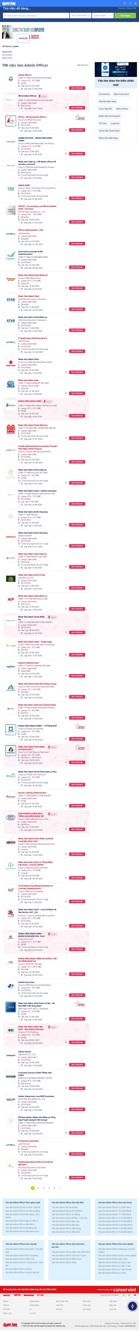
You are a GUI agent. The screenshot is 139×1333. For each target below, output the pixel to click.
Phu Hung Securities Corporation (32, 1167)
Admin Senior (24, 1051)
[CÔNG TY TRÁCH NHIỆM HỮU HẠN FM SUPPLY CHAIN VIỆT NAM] (11, 709)
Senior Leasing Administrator (32, 792)
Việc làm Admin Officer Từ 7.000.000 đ (114, 1214)
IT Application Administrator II (32, 338)
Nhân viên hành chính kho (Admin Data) (37, 704)
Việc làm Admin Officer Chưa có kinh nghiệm (117, 1255)
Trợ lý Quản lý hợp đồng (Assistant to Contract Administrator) (35, 886)
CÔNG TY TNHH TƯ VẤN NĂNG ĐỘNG (33, 257)
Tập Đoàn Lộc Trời (25, 578)
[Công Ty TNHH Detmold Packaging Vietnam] (11, 165)
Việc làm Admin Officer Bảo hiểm (19, 1224)
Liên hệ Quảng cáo (82, 1326)
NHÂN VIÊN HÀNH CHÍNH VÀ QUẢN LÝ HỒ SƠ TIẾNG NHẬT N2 (37, 959)
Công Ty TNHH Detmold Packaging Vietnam (36, 167)
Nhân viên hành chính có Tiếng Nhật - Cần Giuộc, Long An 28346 (36, 863)
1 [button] (32, 1188)
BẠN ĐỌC (113, 1305)
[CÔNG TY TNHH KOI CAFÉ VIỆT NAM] (11, 473)
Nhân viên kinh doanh (109, 116)
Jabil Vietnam (24, 233)
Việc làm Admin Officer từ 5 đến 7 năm (114, 1266)
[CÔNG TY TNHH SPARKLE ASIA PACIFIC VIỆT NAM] (11, 494)
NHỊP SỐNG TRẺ (62, 1301)
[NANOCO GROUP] (11, 537)
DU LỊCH (33, 1313)
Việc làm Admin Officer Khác (64, 1262)
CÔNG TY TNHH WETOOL (28, 515)
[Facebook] (123, 1295)
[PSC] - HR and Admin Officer (32, 117)
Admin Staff (24, 185)
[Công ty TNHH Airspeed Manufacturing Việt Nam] (11, 842)
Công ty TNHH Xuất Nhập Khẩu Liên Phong (36, 143)
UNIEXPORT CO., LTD (27, 1054)
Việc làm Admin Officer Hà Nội (65, 1207)
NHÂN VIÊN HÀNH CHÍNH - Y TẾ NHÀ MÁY (37, 725)
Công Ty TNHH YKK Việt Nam (30, 964)
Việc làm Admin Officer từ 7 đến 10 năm (115, 1269)
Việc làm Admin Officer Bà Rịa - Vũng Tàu (69, 1218)
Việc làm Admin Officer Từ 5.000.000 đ (114, 1211)
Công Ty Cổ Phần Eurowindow (30, 729)
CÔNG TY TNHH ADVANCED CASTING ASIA (35, 100)
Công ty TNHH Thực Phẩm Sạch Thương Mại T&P (36, 644)
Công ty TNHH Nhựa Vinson (29, 278)
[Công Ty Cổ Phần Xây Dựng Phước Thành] (11, 363)
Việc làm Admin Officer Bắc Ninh (66, 1232)
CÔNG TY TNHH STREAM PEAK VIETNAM (34, 78)
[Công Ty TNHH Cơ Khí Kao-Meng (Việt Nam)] (11, 688)
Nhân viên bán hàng (108, 138)
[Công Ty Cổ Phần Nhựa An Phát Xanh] (10, 750)
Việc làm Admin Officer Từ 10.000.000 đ (115, 1218)
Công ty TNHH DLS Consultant (30, 891)
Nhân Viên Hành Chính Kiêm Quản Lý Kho (37, 771)
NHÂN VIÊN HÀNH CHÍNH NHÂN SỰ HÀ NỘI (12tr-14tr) (31, 934)
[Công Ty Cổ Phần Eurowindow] (10, 729)
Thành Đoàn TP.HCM (128, 1323)
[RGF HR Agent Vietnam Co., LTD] (11, 210)
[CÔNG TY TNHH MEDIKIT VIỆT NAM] (11, 558)
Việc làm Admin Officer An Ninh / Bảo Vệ (22, 1207)
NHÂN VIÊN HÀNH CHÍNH (30, 401)
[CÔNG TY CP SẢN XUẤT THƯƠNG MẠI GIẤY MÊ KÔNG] (11, 429)
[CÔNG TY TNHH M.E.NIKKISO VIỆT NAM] (11, 666)
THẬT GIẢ (112, 1309)
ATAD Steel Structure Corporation (32, 299)
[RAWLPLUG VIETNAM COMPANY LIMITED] (11, 1076)
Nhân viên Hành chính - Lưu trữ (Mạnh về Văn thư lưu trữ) (37, 910)
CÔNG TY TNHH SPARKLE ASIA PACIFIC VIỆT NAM (36, 493)
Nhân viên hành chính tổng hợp (33, 511)
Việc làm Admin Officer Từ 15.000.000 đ (115, 1221)
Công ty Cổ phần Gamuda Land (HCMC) (34, 451)
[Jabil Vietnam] (11, 234)
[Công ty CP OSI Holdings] (11, 1030)
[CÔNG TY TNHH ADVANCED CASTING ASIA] (11, 100)
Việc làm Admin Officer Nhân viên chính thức (71, 1252)
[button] (130, 3)
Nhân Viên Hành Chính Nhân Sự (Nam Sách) (31, 747)
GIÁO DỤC (113, 1301)
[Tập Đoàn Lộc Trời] (11, 579)
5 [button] (54, 1188)
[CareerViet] (124, 1289)
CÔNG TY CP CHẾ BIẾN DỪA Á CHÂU (33, 599)
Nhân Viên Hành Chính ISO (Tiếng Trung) (37, 683)
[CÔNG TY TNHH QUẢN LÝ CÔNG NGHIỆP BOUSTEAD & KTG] (11, 796)
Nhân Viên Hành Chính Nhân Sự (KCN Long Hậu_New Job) (35, 839)
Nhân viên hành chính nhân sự (32, 469)
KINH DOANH (34, 1301)
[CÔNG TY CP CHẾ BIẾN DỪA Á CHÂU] (11, 600)
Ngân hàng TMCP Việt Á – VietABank (33, 1008)
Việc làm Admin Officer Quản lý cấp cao (22, 1272)
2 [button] (38, 1188)
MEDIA (5, 1301)
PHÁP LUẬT (7, 1313)
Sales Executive (121, 94)
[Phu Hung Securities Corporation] (11, 1166)
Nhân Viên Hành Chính (28, 296)
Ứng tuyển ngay (77, 88)
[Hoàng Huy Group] (11, 937)
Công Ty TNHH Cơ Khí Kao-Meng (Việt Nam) (36, 686)
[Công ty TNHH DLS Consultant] (11, 889)
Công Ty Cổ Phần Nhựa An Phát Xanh (33, 752)
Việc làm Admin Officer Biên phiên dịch (22, 1231)
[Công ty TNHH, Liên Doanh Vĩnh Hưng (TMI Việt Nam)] (11, 189)
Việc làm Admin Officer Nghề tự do (66, 1259)
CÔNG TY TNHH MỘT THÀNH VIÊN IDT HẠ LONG (37, 405)
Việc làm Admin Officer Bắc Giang (66, 1228)
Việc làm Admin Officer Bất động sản (21, 1228)
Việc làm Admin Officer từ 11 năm (112, 1273)
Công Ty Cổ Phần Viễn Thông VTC (32, 774)
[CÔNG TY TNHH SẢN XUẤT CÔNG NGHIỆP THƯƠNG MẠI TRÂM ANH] (11, 621)
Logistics (115, 123)
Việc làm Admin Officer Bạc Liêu (66, 1221)
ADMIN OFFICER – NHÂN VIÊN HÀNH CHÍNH (35, 139)
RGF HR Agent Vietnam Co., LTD (31, 212)
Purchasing (104, 94)
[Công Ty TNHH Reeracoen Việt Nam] (11, 866)
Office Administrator (30, 230)
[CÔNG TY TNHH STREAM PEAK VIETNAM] (11, 79)
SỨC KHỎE (87, 1309)
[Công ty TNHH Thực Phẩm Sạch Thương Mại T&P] (11, 645)
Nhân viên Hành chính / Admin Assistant (37, 490)
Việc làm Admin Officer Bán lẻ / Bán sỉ (21, 1220)
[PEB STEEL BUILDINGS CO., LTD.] (11, 1100)
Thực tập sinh (105, 108)
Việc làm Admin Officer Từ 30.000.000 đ (115, 1228)
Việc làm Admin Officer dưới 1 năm (112, 1259)
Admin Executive (26, 982)
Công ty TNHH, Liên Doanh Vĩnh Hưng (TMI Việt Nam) (37, 188)
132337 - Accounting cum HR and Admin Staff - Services (37, 207)
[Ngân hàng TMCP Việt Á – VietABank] (10, 1007)
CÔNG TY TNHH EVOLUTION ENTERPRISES (35, 1123)
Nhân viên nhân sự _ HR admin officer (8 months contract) (37, 162)
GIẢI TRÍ (59, 1309)
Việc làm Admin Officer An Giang (66, 1214)
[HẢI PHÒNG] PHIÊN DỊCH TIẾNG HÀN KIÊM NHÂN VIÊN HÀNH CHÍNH (31, 814)
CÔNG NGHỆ (34, 1305)
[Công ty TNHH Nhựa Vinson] (11, 279)
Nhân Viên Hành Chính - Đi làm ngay (35, 641)
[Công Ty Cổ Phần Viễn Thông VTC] (11, 775)
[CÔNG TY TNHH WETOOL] (11, 516)
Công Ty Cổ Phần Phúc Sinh (29, 120)
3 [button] (43, 1188)
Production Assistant (28, 1140)
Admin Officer (25, 75)
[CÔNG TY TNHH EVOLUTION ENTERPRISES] (11, 1121)
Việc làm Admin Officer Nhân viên (19, 1259)
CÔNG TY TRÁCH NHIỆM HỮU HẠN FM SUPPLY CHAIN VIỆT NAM (37, 708)
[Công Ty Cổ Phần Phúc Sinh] (10, 121)
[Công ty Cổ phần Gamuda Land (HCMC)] (11, 450)
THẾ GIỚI (6, 1309)
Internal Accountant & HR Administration (30, 252)
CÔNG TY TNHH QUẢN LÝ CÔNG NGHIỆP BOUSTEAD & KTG (34, 795)
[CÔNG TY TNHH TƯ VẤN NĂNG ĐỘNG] (11, 255)
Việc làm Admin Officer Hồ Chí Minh (67, 1211)
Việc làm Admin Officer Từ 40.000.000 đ (115, 1232)
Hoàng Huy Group (25, 939)
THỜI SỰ (6, 1305)
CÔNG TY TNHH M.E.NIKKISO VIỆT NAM (34, 665)
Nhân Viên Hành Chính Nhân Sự (33, 275)
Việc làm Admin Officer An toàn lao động (22, 1211)
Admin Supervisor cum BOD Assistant (36, 1096)
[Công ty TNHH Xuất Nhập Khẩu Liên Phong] (11, 142)
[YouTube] (135, 1295)
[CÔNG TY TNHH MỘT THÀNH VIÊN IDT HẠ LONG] (11, 405)
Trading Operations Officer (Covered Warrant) (35, 1163)
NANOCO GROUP (25, 536)
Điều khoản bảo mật (98, 1326)
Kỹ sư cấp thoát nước (109, 130)
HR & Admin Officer (27, 95)
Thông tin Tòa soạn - (112, 1323)
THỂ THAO (87, 1301)
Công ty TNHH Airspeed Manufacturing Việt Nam (36, 844)
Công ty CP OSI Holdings (28, 1032)
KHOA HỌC (87, 1305)
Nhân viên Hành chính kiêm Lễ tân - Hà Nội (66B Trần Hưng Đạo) (36, 1004)
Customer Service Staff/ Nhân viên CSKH (35, 1073)
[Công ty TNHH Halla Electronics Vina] (11, 817)
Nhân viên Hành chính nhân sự (32, 553)
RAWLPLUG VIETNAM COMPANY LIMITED (35, 1078)
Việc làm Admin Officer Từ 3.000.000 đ (114, 1207)
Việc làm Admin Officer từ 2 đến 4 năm (114, 1262)
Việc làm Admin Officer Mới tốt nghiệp (21, 1255)
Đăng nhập (131, 8)
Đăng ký (121, 8)
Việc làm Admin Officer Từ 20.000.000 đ (115, 1225)
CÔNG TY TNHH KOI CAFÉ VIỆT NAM (33, 472)
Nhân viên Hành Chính (28, 359)
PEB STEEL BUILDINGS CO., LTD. (31, 1099)
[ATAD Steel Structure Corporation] (11, 300)
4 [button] (49, 1188)
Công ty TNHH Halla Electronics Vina (33, 819)
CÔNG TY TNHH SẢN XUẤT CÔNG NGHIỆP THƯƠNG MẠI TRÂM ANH (35, 622)
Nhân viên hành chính (28, 380)
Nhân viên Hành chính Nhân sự (32, 317)
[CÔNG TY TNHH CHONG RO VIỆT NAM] (11, 384)
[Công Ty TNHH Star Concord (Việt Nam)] (11, 986)
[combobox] (36, 15)
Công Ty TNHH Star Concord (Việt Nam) (34, 985)
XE (31, 1309)
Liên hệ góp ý (112, 1326)
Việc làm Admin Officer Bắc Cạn (65, 1225)
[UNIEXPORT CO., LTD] (11, 1055)
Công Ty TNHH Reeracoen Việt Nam (33, 868)
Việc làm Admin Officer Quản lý (18, 1269)
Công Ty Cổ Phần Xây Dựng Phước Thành (35, 362)
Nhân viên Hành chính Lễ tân (31, 574)
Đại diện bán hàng (107, 101)
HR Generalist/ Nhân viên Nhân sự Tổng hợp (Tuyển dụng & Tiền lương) (37, 1118)
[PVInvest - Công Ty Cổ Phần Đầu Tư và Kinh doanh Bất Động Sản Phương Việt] (11, 913)
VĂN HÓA (59, 1305)
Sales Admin (122, 108)
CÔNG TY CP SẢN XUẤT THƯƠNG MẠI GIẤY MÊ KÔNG (37, 428)
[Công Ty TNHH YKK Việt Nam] (11, 962)
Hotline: (127, 1326)
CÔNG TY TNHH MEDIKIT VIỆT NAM (32, 557)
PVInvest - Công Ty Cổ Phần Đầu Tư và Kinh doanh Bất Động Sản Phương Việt (36, 915)
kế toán (103, 123)
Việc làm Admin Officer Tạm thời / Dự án (69, 1255)
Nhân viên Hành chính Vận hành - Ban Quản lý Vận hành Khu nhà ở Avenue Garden (31, 1027)
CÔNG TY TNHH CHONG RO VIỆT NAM (33, 383)
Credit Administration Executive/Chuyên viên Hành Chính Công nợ (37, 447)
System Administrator (28, 662)
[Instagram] (129, 1295)
